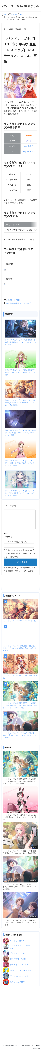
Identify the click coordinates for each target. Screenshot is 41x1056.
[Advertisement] (20, 1011)
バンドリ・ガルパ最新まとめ (20, 6)
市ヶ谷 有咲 (15, 300)
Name (6, 533)
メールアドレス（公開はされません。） (16, 542)
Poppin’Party (29, 151)
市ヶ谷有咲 (28, 146)
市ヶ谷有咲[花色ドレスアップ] (18, 303)
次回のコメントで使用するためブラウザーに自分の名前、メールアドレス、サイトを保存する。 (20, 553)
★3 (7, 300)
